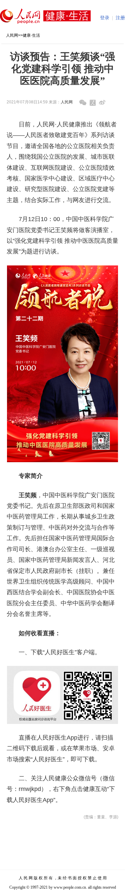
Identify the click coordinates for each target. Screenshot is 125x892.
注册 (120, 17)
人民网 (12, 35)
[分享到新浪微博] (102, 102)
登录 (104, 17)
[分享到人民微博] (93, 103)
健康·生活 (31, 35)
